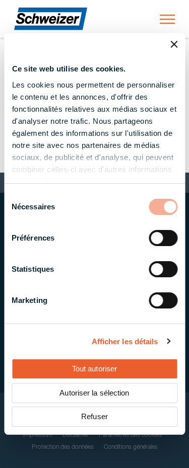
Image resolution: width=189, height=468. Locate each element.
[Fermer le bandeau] (173, 44)
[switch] (163, 238)
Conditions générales (131, 447)
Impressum (37, 435)
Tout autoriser (94, 368)
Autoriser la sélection (94, 392)
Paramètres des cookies (130, 435)
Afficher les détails (125, 341)
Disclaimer (75, 435)
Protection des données (63, 447)
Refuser (94, 416)
